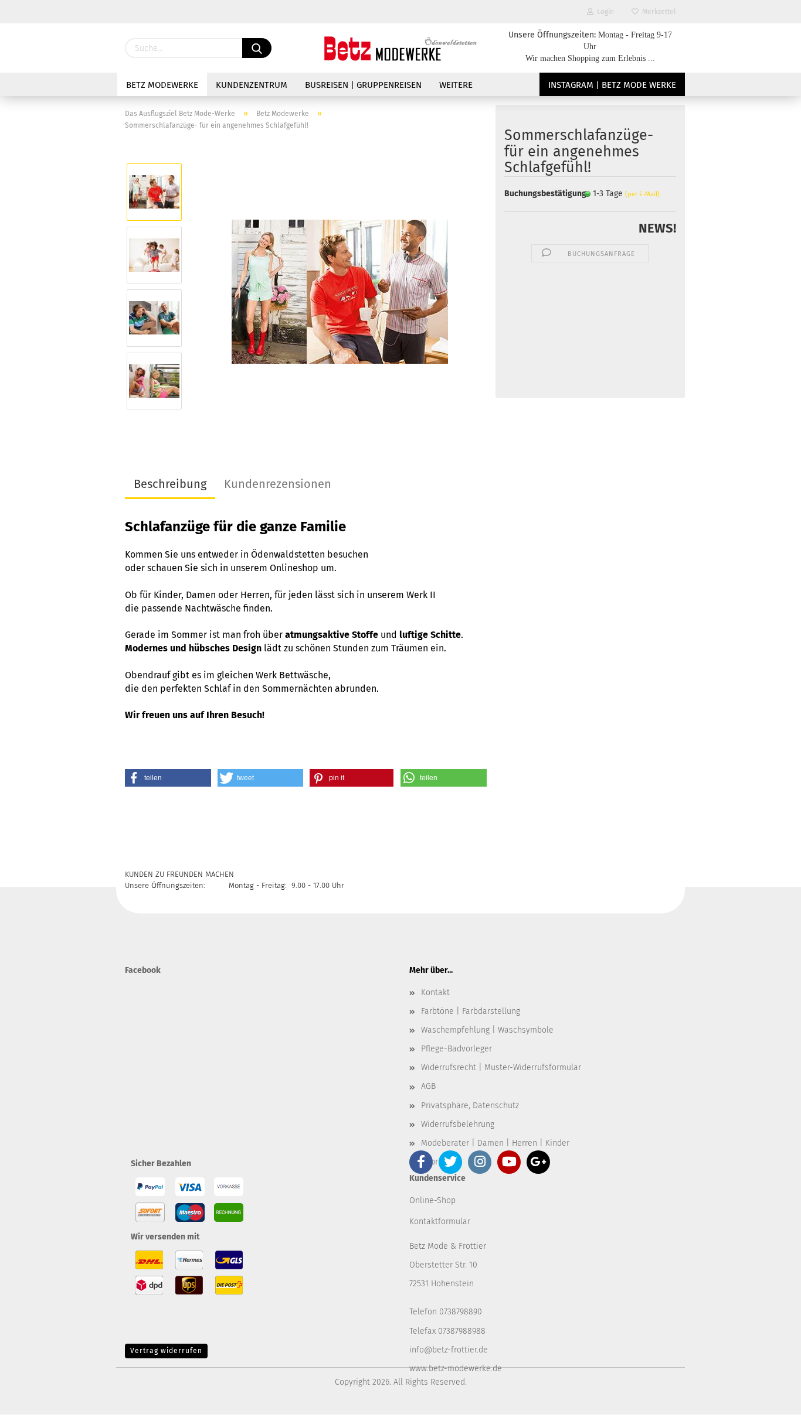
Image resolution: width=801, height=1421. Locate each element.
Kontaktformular (439, 1222)
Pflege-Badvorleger (456, 1049)
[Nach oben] (768, 1403)
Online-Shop (432, 1200)
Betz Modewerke (162, 85)
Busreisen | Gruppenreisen (363, 85)
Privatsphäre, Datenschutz (470, 1106)
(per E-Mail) (642, 194)
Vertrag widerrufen (166, 1351)
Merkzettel (657, 12)
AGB (428, 1086)
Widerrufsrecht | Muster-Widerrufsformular (501, 1067)
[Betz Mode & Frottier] (400, 48)
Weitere (456, 85)
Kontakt (435, 993)
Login (603, 12)
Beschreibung (170, 484)
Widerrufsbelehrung (457, 1124)
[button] (168, 778)
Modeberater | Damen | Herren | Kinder (495, 1143)
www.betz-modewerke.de (455, 1369)
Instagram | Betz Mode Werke (612, 85)
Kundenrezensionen (277, 484)
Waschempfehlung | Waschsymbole (487, 1030)
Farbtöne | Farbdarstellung (470, 1011)
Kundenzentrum (251, 85)
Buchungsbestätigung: (535, 194)
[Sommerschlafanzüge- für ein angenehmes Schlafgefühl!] (340, 286)
